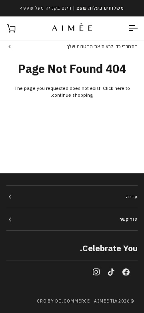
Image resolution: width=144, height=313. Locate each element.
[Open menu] (126, 28)
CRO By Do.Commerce (63, 301)
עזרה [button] (132, 196)
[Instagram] (96, 272)
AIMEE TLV (105, 301)
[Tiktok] (111, 272)
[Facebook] (126, 272)
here (119, 88)
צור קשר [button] (129, 219)
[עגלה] (18, 28)
